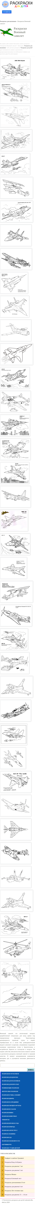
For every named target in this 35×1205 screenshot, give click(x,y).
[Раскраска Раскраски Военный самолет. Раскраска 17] (15, 449)
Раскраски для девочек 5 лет (14, 1170)
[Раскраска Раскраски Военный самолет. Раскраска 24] (16, 616)
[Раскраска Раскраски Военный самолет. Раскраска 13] (16, 354)
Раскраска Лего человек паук (14, 1190)
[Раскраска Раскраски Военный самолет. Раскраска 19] (15, 497)
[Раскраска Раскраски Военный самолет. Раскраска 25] (14, 639)
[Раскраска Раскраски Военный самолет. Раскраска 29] (13, 734)
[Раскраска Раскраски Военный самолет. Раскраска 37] (15, 924)
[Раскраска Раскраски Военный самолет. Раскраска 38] (16, 948)
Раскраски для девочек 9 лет (14, 1186)
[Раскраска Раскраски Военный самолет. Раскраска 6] (16, 188)
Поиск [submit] (31, 1070)
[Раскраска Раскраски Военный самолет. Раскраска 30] (13, 758)
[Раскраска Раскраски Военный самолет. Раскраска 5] (15, 164)
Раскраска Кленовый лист (13, 1178)
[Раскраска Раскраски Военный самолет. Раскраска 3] (15, 116)
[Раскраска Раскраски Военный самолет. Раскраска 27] (16, 687)
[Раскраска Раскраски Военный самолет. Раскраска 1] (15, 69)
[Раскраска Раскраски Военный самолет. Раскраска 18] (14, 473)
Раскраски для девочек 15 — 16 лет (16, 1194)
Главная (6, 12)
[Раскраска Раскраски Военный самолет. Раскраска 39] (15, 972)
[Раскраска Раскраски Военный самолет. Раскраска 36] (16, 901)
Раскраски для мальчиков (8, 21)
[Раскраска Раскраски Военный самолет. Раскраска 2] (15, 93)
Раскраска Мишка (10, 1174)
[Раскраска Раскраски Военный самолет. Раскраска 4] (16, 140)
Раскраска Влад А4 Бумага (13, 1162)
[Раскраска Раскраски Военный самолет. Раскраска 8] (16, 235)
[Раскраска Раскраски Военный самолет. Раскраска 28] (15, 711)
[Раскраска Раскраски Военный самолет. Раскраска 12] (15, 330)
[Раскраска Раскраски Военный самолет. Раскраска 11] (14, 307)
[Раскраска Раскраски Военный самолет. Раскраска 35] (15, 877)
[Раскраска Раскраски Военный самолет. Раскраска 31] (16, 782)
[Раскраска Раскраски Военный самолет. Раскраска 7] (16, 212)
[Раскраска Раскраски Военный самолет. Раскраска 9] (16, 259)
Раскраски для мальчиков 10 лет (15, 1182)
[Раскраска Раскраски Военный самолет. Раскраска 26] (14, 663)
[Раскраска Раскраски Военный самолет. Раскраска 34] (15, 853)
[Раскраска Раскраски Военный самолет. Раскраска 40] (16, 996)
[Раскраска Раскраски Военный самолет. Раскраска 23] (16, 592)
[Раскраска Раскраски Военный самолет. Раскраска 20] (14, 520)
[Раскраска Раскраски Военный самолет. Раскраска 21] (15, 544)
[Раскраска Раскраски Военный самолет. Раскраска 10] (14, 283)
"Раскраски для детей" (26, 47)
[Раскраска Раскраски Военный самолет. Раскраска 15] (15, 402)
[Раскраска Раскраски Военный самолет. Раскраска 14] (15, 378)
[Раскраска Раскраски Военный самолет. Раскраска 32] (15, 806)
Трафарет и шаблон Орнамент (14, 1158)
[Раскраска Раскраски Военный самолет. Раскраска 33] (15, 829)
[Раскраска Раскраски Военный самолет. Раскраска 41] (16, 1020)
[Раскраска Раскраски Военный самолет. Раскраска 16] (15, 425)
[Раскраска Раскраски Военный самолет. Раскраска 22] (13, 568)
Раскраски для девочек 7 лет (14, 1166)
